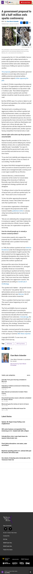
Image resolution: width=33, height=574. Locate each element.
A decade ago (24, 317)
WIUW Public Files (7, 546)
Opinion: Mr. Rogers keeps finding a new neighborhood (13, 422)
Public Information (7, 549)
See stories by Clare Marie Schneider (18, 364)
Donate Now (26, 2)
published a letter (17, 211)
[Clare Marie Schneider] (5, 358)
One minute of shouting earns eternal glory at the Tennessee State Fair (16, 459)
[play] (2, 572)
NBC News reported (24, 333)
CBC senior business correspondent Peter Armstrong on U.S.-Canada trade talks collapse (15, 430)
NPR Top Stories (21, 343)
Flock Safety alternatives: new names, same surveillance (14, 444)
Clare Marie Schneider (13, 21)
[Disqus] (16, 490)
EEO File (5, 539)
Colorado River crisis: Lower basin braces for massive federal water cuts (15, 437)
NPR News (9, 343)
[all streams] (31, 572)
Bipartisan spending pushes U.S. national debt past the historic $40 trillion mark (16, 451)
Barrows (21, 294)
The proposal (6, 72)
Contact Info (6, 536)
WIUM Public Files (7, 542)
